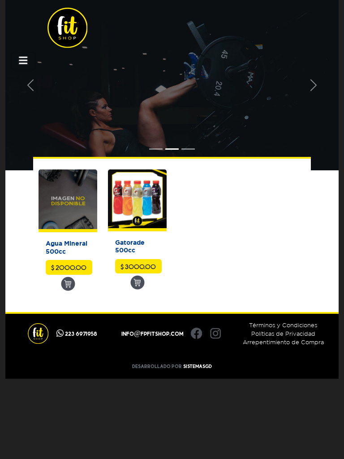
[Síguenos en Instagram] (216, 333)
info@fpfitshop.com (152, 333)
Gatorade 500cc (130, 246)
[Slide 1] (156, 149)
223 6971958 (80, 333)
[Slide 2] (172, 149)
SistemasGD (197, 366)
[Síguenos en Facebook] (196, 333)
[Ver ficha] (68, 200)
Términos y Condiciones (283, 325)
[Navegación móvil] (23, 61)
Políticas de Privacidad (283, 333)
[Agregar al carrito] (68, 283)
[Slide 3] (188, 149)
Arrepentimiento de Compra (283, 342)
